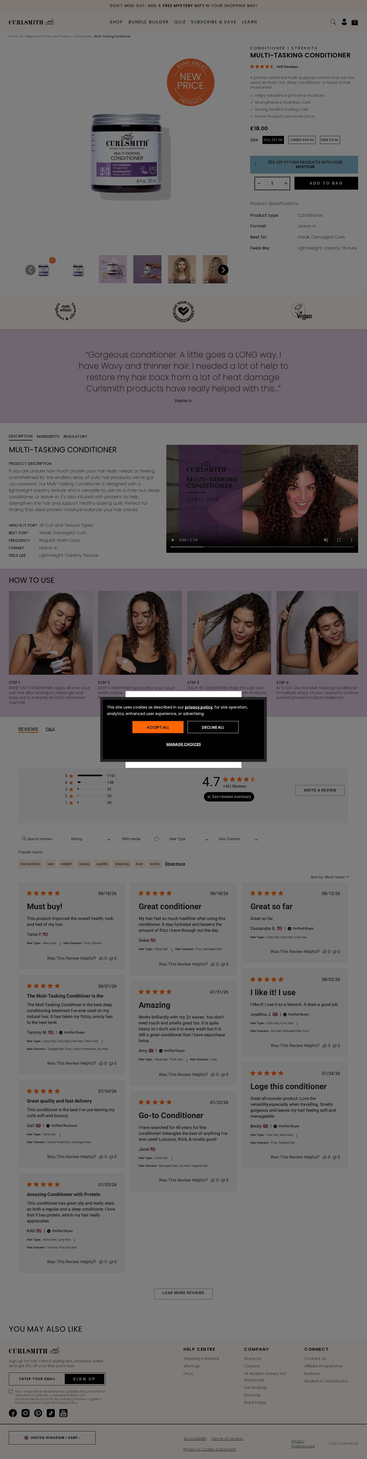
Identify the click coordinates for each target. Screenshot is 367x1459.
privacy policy (199, 707)
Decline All (213, 727)
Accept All (158, 727)
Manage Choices (183, 744)
